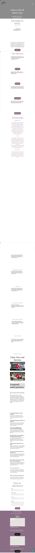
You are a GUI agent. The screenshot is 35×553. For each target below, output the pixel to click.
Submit (17, 508)
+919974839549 (17, 551)
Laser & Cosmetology (17, 98)
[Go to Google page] (18, 516)
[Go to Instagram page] (17, 516)
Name (12, 488)
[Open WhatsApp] (32, 550)
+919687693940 (17, 534)
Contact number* (13, 492)
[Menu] (33, 3)
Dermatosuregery (17, 113)
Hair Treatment (17, 83)
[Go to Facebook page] (16, 516)
